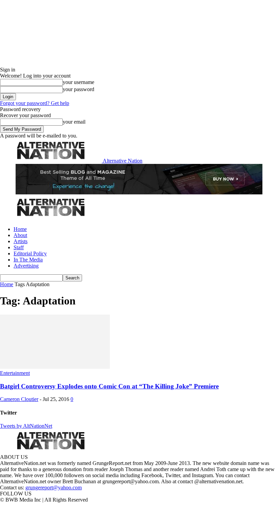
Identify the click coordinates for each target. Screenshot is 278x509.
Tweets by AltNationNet (26, 426)
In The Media (28, 259)
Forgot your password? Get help (34, 103)
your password (78, 89)
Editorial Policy (30, 253)
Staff (19, 247)
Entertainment (15, 373)
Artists (20, 241)
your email (74, 122)
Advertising (26, 266)
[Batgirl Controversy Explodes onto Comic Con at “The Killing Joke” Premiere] (55, 367)
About (20, 235)
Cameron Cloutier (19, 399)
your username (78, 82)
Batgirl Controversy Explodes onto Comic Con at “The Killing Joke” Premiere (109, 386)
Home (20, 229)
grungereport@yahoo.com (53, 487)
